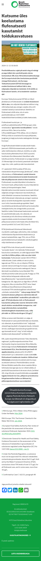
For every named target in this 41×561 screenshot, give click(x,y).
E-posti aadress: (8, 541)
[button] (3, 4)
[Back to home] (20, 4)
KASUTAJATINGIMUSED (19, 535)
